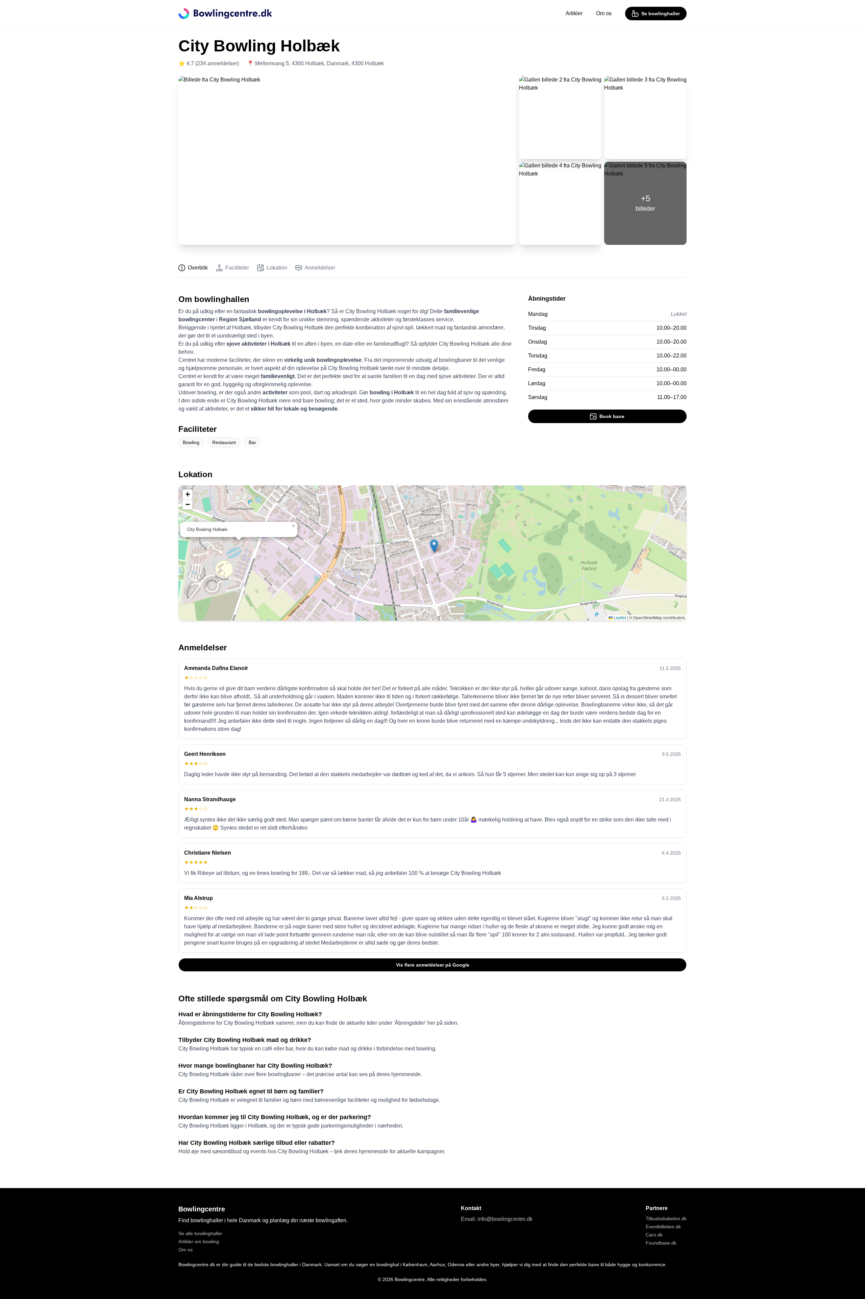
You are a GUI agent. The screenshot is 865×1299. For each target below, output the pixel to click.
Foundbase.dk (661, 1243)
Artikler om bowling (198, 1241)
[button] (434, 546)
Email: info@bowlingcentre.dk (497, 1219)
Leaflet (619, 617)
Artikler (574, 13)
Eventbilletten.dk (663, 1226)
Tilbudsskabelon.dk (666, 1218)
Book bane (611, 416)
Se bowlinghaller (660, 13)
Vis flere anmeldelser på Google (432, 965)
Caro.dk (654, 1234)
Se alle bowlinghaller (200, 1233)
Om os (604, 13)
